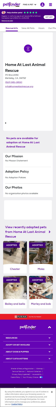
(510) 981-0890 (13, 82)
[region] (28, 397)
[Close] (52, 392)
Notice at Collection (34, 371)
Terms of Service (18, 371)
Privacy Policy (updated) (21, 374)
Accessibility (37, 374)
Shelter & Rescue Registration (22, 369)
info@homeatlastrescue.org (19, 86)
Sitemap (39, 369)
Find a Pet (28, 4)
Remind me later (7, 21)
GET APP (49, 17)
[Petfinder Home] (11, 4)
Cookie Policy (15, 377)
